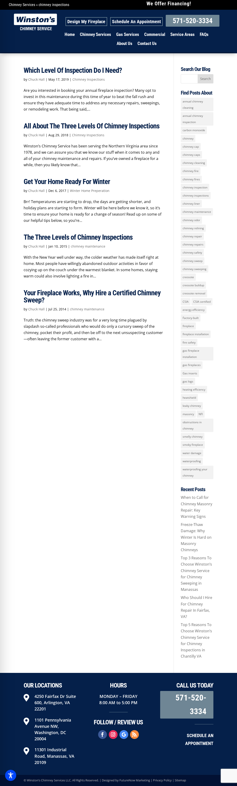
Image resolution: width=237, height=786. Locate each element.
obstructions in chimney (192, 425)
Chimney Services (22, 5)
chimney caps (191, 155)
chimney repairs (193, 244)
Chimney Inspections (88, 79)
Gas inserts (190, 373)
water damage (192, 453)
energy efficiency (194, 310)
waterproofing (192, 461)
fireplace (188, 326)
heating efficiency (194, 389)
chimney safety (192, 253)
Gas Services (127, 34)
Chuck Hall (36, 79)
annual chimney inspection (193, 119)
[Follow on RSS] (134, 734)
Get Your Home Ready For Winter (67, 181)
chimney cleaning (194, 163)
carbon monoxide (194, 130)
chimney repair (192, 236)
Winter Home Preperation (89, 190)
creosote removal (194, 293)
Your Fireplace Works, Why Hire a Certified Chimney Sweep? (92, 296)
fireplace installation (196, 334)
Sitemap (180, 780)
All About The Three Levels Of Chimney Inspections (91, 126)
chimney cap (191, 147)
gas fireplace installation (191, 354)
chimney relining (193, 228)
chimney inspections (196, 195)
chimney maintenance (88, 246)
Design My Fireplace (86, 21)
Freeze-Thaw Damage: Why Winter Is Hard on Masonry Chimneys (196, 537)
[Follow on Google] (123, 734)
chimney (188, 138)
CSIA (186, 302)
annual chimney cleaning (193, 104)
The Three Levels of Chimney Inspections (78, 237)
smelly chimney (193, 437)
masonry (188, 414)
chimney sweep (193, 261)
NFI (201, 414)
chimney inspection (195, 187)
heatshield (189, 398)
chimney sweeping (194, 269)
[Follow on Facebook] (102, 734)
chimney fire (191, 171)
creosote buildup (193, 285)
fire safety (189, 342)
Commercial (154, 34)
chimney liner (191, 204)
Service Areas (182, 34)
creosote (188, 277)
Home (70, 34)
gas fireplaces (192, 365)
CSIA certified (202, 302)
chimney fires (191, 179)
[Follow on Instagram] (113, 734)
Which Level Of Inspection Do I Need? (73, 70)
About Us (124, 43)
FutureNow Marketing (134, 780)
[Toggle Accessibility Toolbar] (11, 775)
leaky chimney (192, 406)
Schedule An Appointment (136, 21)
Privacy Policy (162, 780)
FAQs (204, 34)
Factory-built (191, 318)
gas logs (188, 381)
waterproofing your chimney (195, 472)
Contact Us (147, 43)
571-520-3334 (192, 21)
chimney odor (191, 220)
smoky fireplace (193, 445)
